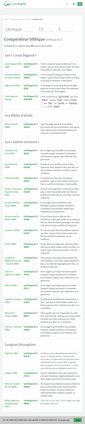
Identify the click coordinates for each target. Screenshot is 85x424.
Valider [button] (77, 420)
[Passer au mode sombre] (73, 4)
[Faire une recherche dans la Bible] (66, 4)
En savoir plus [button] (64, 420)
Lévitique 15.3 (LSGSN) (31, 98)
